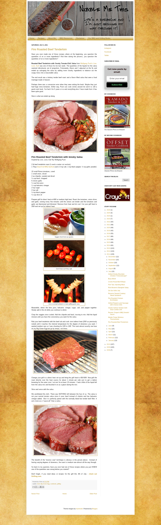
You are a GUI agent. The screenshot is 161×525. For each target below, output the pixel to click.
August (111, 268)
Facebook (107, 52)
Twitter (106, 55)
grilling (59, 484)
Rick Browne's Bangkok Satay (118, 287)
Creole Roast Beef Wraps (117, 282)
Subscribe (117, 85)
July (110, 271)
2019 (109, 230)
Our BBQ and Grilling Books (99, 38)
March (110, 335)
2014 (109, 245)
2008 (109, 350)
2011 (109, 254)
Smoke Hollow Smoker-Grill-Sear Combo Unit (118, 309)
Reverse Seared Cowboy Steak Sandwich (116, 294)
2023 (109, 219)
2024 (109, 216)
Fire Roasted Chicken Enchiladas (115, 299)
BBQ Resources (66, 38)
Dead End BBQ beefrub (45, 167)
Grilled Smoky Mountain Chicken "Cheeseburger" (117, 275)
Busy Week (112, 279)
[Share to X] (38, 487)
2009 (109, 347)
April (110, 332)
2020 (109, 227)
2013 (109, 248)
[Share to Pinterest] (43, 487)
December (112, 257)
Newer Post (35, 494)
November (112, 260)
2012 (109, 251)
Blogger (94, 509)
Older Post (93, 494)
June (110, 326)
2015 (109, 242)
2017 (109, 236)
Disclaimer (80, 38)
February (111, 337)
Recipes (41, 38)
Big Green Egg (45, 484)
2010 (109, 344)
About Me (52, 38)
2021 (109, 225)
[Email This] (33, 487)
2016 (109, 239)
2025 (109, 213)
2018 (109, 233)
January (111, 340)
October (111, 263)
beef (38, 484)
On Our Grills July (114, 290)
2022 (109, 222)
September (112, 265)
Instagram (107, 48)
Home (31, 38)
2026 (109, 210)
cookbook (53, 484)
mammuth (79, 509)
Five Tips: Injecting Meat (116, 285)
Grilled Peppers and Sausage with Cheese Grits (118, 304)
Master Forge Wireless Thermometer (116, 318)
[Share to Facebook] (40, 487)
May (110, 329)
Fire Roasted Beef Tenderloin (49, 49)
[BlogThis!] (36, 487)
